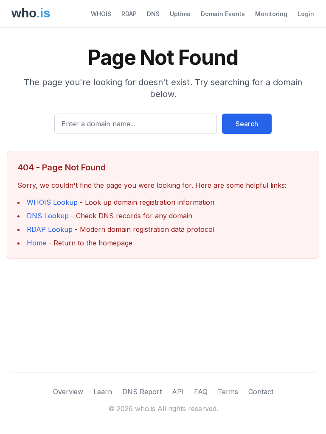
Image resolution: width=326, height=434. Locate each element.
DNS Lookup (48, 215)
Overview (68, 391)
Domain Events (223, 13)
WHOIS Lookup (52, 202)
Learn (102, 391)
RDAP (129, 13)
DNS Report (142, 391)
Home (36, 243)
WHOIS (101, 13)
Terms (228, 391)
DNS (153, 13)
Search (247, 124)
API (178, 391)
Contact (260, 391)
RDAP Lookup (50, 229)
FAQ (201, 391)
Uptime (180, 13)
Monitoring (271, 13)
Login (306, 13)
